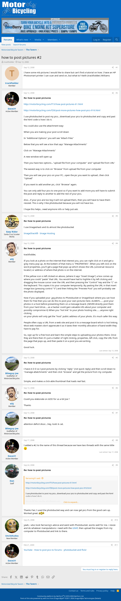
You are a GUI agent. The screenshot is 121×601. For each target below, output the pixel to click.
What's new (22, 39)
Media (38, 39)
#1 (117, 67)
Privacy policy (102, 590)
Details (97, 598)
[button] (30, 39)
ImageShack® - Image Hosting (39, 233)
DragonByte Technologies (84, 598)
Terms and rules (87, 590)
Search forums (19, 44)
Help (113, 590)
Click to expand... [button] (71, 502)
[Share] (113, 67)
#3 (117, 216)
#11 (116, 545)
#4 (117, 243)
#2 (117, 93)
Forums (8, 39)
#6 (117, 388)
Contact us (73, 590)
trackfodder (9, 62)
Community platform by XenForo (60, 596)
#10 (116, 520)
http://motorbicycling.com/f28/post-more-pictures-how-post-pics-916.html (62, 110)
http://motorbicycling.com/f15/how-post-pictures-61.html (53, 104)
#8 (117, 440)
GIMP (75, 528)
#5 (117, 357)
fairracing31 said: (33, 478)
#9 (117, 465)
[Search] (117, 39)
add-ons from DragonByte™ (54, 598)
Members (52, 39)
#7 (117, 413)
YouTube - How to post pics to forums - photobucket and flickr (55, 549)
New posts (6, 44)
